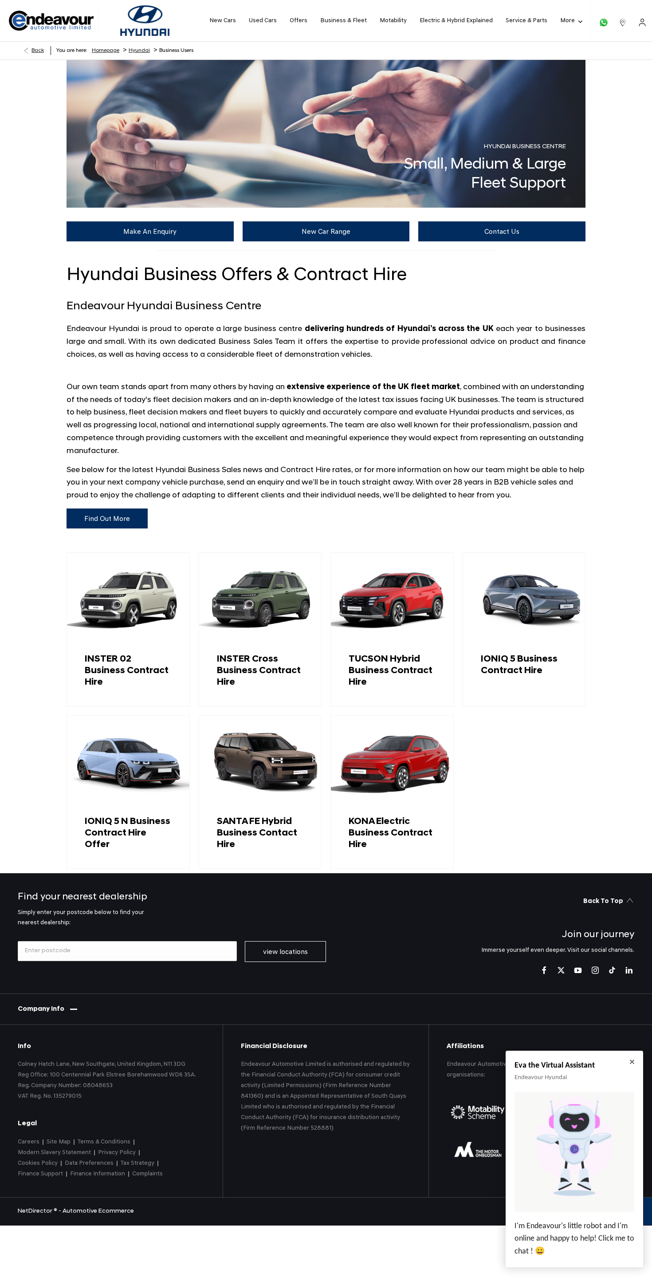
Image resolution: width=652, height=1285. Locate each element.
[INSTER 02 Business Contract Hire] (128, 599)
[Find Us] (622, 20)
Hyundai (139, 50)
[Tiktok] (612, 970)
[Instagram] (595, 970)
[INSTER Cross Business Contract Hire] (260, 599)
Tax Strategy (137, 1163)
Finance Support (40, 1174)
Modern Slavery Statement (54, 1152)
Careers (28, 1142)
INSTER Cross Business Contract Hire (259, 670)
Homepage (105, 50)
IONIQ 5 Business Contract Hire (519, 664)
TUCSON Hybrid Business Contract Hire (390, 670)
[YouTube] (578, 970)
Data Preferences (89, 1163)
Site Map (59, 1142)
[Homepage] (144, 20)
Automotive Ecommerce (98, 1211)
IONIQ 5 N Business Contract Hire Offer (127, 833)
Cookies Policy (38, 1163)
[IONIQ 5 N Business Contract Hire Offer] (128, 762)
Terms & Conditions (104, 1142)
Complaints (147, 1174)
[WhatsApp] (603, 20)
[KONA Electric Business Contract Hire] (392, 762)
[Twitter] (561, 970)
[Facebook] (544, 970)
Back (37, 50)
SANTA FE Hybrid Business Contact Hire (257, 833)
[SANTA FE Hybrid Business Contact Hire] (260, 762)
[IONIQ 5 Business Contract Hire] (524, 599)
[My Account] (642, 20)
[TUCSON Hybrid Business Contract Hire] (392, 599)
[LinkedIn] (629, 970)
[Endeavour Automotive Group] (51, 21)
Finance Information (97, 1174)
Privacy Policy (117, 1152)
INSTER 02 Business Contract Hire (127, 670)
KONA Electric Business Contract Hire (390, 833)
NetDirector (36, 1211)
